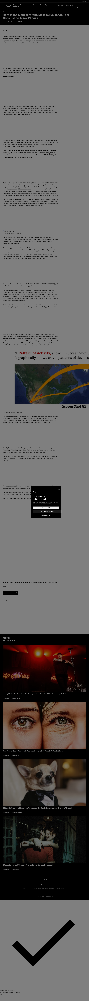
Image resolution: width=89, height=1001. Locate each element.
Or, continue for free (46, 515)
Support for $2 (46, 507)
